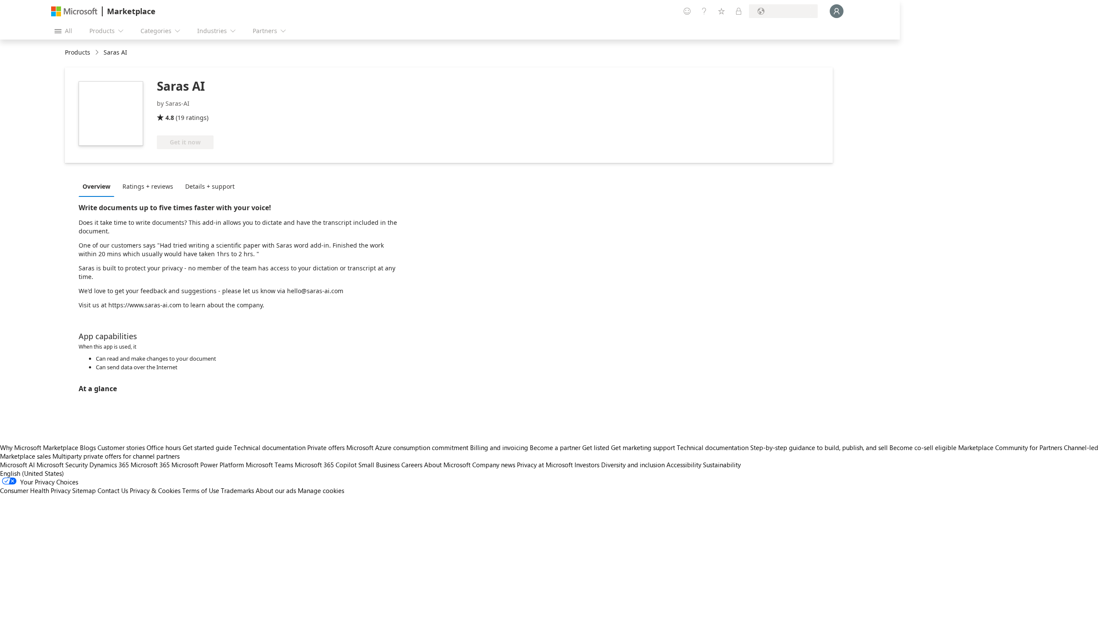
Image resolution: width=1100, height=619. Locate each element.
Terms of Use (200, 490)
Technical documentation (270, 447)
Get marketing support (643, 447)
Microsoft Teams (269, 464)
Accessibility (683, 464)
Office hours (164, 447)
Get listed (595, 447)
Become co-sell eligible (922, 447)
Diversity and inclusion (633, 464)
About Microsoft (447, 464)
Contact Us (113, 490)
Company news (493, 464)
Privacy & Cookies (155, 490)
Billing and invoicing (499, 447)
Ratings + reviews (147, 186)
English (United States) (32, 473)
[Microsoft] (74, 11)
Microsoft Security (62, 464)
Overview (96, 186)
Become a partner (555, 447)
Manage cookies (321, 490)
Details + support (210, 186)
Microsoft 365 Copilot (326, 464)
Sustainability (722, 464)
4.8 (169, 117)
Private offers (326, 447)
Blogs (88, 447)
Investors (586, 464)
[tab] (99, 186)
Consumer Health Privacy (35, 490)
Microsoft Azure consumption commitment (408, 447)
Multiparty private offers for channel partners (116, 456)
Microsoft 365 (150, 464)
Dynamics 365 (109, 464)
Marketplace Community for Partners (1010, 447)
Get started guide (207, 447)
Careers (411, 464)
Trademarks (237, 490)
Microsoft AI (17, 464)
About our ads (276, 490)
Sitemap (84, 490)
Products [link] (77, 52)
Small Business (379, 464)
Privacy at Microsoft (545, 464)
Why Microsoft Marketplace (39, 447)
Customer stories (121, 447)
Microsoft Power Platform (207, 464)
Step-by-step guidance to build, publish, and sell (819, 447)
